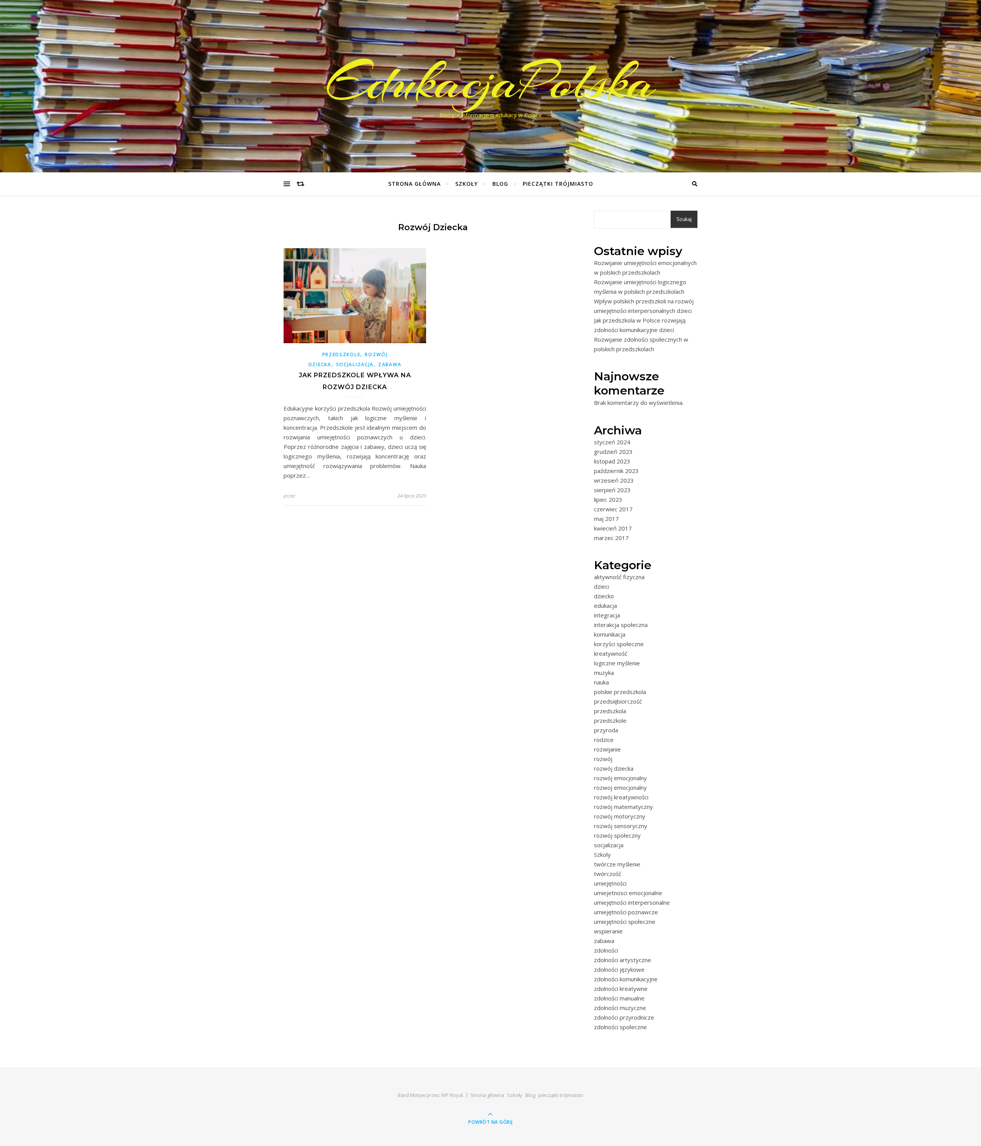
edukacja (605, 605)
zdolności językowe (619, 969)
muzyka (604, 672)
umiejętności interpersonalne (632, 902)
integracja (607, 615)
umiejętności (610, 883)
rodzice (604, 739)
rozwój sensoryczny (620, 826)
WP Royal (452, 1095)
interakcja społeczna (621, 625)
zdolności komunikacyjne (626, 979)
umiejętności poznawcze (626, 912)
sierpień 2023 (612, 490)
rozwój (603, 759)
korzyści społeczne (619, 644)
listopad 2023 (612, 461)
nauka (601, 682)
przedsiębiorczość (618, 701)
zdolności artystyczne (622, 960)
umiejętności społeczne (624, 921)
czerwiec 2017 (613, 509)
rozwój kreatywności (621, 797)
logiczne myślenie (617, 663)
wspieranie (608, 931)
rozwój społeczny (617, 835)
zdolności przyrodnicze (624, 1017)
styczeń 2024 (612, 442)
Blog (500, 183)
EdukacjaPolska (490, 81)
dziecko (604, 596)
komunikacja (609, 634)
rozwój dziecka (613, 768)
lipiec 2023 (608, 499)
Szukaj (684, 219)
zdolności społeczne (620, 1027)
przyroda (606, 730)
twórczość (607, 874)
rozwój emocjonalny (620, 778)
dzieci (601, 586)
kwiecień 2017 (613, 528)
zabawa (389, 364)
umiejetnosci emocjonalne (628, 893)
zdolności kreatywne (621, 988)
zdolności (606, 950)
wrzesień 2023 (614, 480)
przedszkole (341, 354)
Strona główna (414, 183)
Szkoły (466, 183)
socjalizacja (355, 364)
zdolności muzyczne (620, 1008)
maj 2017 (606, 518)
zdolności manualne (619, 998)
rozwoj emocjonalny (620, 787)
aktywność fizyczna (619, 577)
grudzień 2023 (613, 451)
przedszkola (610, 711)
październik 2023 (616, 471)
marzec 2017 (611, 538)
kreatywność (610, 653)
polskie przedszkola (620, 692)
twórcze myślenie (617, 864)
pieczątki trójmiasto (558, 183)
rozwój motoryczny (619, 816)
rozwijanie (607, 749)
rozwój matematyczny (623, 806)
